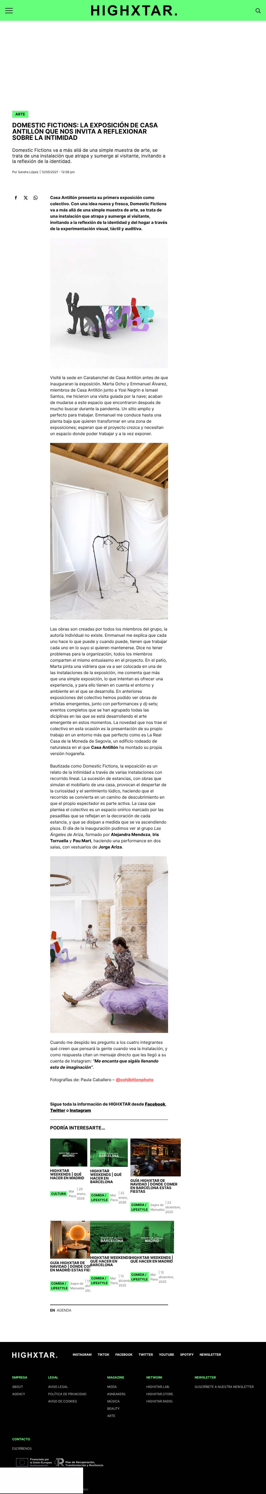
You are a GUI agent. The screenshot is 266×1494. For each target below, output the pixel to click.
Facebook (155, 1104)
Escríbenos (22, 1448)
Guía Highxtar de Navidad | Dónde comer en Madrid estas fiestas (74, 1266)
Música (113, 1401)
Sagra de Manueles (157, 1207)
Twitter (57, 1110)
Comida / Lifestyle (99, 1197)
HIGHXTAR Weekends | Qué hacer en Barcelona (106, 1176)
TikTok (103, 1354)
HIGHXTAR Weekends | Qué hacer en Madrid (67, 1174)
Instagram (80, 1110)
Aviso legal (58, 1387)
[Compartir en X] (25, 197)
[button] (9, 10)
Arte (20, 114)
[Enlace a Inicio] (34, 1357)
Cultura (58, 1194)
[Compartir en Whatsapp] (35, 197)
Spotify (187, 1354)
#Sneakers (116, 1394)
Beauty (113, 1408)
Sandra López (28, 172)
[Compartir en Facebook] (15, 197)
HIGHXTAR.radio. (159, 1401)
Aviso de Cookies (62, 1401)
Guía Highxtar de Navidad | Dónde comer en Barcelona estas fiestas (153, 1186)
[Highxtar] (134, 10)
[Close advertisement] (78, 1473)
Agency (18, 1394)
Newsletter (210, 1354)
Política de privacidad (67, 1394)
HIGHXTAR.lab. (158, 1387)
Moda (112, 1387)
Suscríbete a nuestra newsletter (224, 1387)
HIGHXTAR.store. (160, 1394)
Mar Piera (72, 1193)
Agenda (64, 1310)
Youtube (166, 1354)
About (17, 1387)
